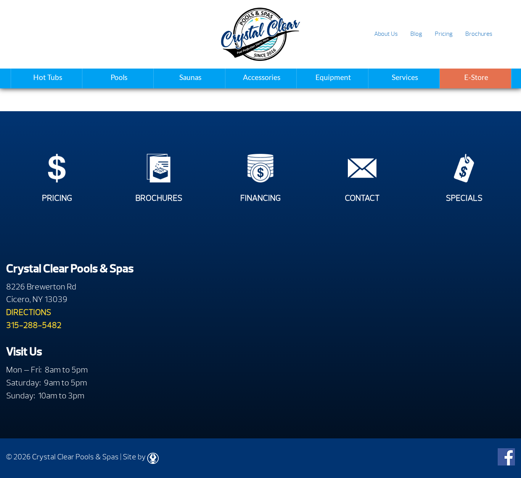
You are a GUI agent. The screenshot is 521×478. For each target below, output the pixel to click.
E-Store (476, 78)
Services (405, 78)
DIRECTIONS (28, 312)
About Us (386, 34)
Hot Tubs (47, 78)
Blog (416, 34)
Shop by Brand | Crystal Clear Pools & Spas (260, 34)
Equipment (333, 78)
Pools (119, 78)
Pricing (444, 34)
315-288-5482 (33, 325)
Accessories (261, 78)
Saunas (190, 78)
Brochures (478, 34)
